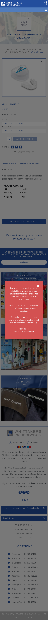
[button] (38, 286)
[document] (24, 310)
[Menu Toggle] (43, 10)
